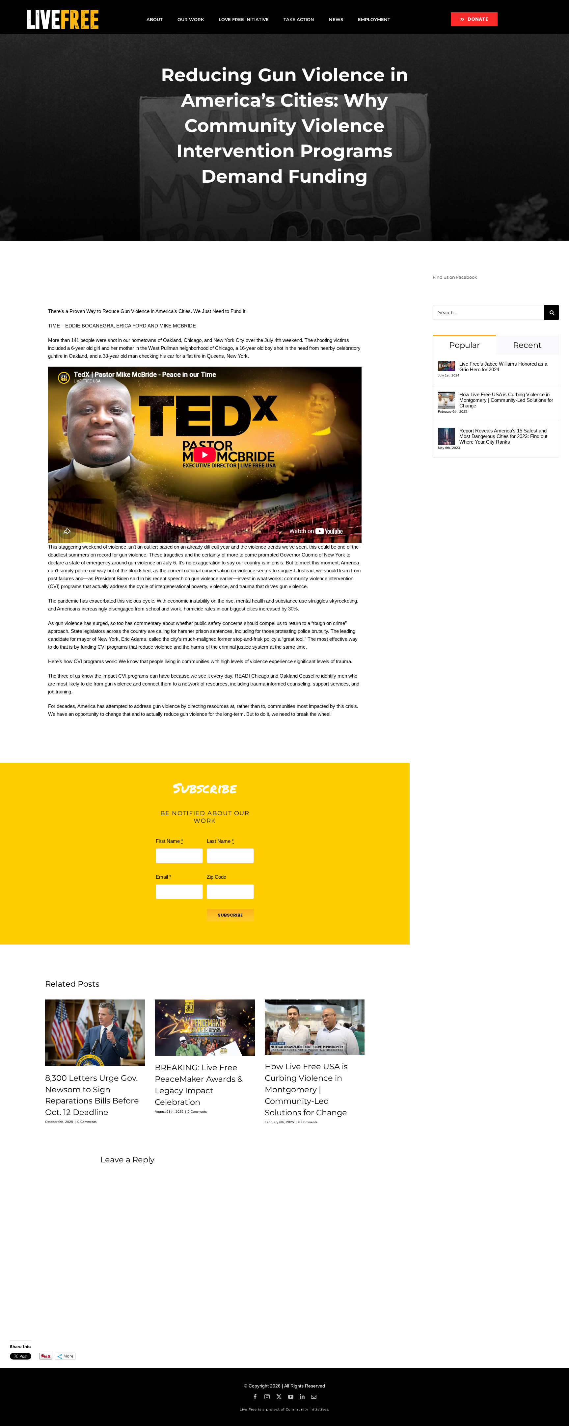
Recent (527, 345)
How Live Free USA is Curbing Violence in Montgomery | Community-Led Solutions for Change (306, 1089)
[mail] (313, 1396)
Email (163, 877)
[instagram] (267, 1396)
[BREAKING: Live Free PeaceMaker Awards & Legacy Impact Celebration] (205, 1027)
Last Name (220, 841)
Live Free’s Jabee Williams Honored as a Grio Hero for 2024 (503, 366)
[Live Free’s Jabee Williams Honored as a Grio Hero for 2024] (446, 365)
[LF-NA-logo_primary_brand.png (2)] (62, 12)
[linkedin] (302, 1396)
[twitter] (279, 1396)
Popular (464, 345)
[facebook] (255, 1396)
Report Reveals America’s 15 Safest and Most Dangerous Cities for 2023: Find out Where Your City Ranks (503, 436)
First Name (169, 841)
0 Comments (86, 1122)
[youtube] (290, 1396)
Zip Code (216, 877)
